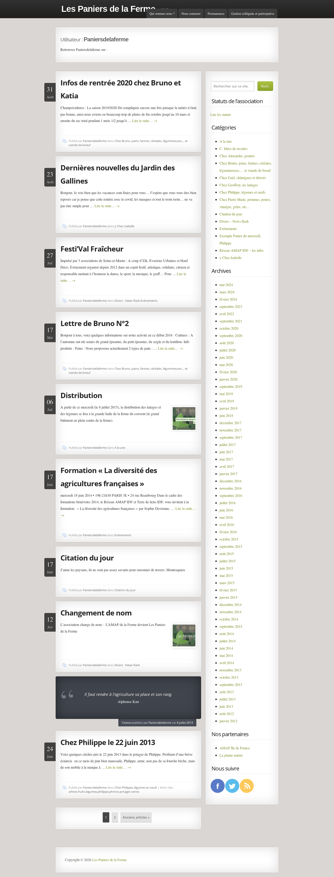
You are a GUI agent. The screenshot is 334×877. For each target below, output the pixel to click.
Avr (50, 622)
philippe (103, 792)
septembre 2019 (230, 386)
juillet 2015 (227, 560)
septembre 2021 (230, 321)
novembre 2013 (230, 670)
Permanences (216, 13)
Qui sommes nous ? (162, 13)
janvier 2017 (228, 473)
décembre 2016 (230, 480)
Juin (50, 479)
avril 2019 (226, 401)
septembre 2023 (230, 306)
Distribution (81, 395)
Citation (127, 723)
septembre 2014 (230, 626)
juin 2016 (226, 510)
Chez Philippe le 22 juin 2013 (107, 742)
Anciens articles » (136, 817)
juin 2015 (226, 568)
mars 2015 (226, 582)
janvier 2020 (228, 379)
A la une (120, 448)
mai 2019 (226, 393)
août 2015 (226, 553)
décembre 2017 (230, 422)
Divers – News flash (234, 221)
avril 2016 (226, 524)
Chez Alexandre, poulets (237, 155)
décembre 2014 (230, 604)
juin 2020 (226, 357)
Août (50, 92)
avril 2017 (226, 466)
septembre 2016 (230, 495)
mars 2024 (226, 291)
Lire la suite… (144, 120)
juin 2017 (226, 451)
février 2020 (228, 371)
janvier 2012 (228, 720)
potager (125, 792)
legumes (91, 792)
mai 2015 (226, 575)
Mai (50, 332)
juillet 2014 (227, 640)
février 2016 (228, 531)
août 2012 (226, 713)
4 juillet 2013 (185, 723)
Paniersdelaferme (95, 141)
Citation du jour (87, 558)
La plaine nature (231, 755)
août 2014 (226, 633)
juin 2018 (226, 415)
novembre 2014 (230, 611)
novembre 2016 (230, 488)
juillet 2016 (227, 502)
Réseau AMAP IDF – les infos (241, 250)
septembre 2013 (230, 684)
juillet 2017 (227, 444)
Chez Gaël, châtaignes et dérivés (242, 177)
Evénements (149, 301)
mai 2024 (226, 284)
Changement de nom (96, 613)
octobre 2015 (228, 539)
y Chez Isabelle (124, 226)
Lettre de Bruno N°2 (94, 323)
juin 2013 (226, 706)
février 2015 (228, 590)
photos (114, 792)
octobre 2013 (228, 677)
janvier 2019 (228, 408)
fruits (81, 792)
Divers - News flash (127, 301)
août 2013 (226, 691)
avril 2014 (226, 662)
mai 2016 (226, 517)
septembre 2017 (230, 437)
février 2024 (228, 299)
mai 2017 (226, 459)
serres (135, 792)
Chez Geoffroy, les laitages (238, 184)
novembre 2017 (230, 430)
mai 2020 (226, 364)
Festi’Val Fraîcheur (91, 249)
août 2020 (226, 342)
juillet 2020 (227, 350)
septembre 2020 (230, 335)
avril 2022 (226, 313)
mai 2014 (226, 655)
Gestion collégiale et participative (252, 13)
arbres (73, 792)
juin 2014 (226, 648)
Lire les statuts (220, 114)
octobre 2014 (228, 619)
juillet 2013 (227, 699)
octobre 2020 (228, 328)
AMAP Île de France (234, 747)
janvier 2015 (228, 597)
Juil (50, 258)
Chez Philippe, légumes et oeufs (136, 787)
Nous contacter (191, 13)
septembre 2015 (230, 546)
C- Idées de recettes (233, 148)
